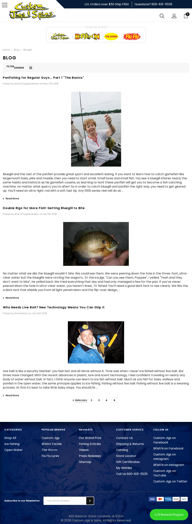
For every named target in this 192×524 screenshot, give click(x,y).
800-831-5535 (162, 4)
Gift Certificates (128, 462)
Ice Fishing (12, 444)
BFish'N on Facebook (168, 448)
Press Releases (90, 456)
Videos (84, 450)
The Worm (49, 450)
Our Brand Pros (90, 438)
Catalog (122, 450)
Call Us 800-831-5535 (132, 474)
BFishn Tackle (52, 444)
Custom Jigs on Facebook (164, 440)
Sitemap (85, 462)
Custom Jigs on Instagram (164, 456)
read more (12, 198)
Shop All (10, 438)
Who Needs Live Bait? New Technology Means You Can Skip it (54, 307)
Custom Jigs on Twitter (170, 481)
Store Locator (126, 456)
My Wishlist (124, 468)
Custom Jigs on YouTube (164, 473)
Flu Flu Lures (50, 456)
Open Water (13, 450)
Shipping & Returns (130, 444)
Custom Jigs (51, 438)
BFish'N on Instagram (168, 465)
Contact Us (124, 438)
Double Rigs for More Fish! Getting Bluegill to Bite (44, 208)
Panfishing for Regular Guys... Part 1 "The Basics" (43, 77)
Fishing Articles (90, 444)
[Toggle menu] (5, 5)
